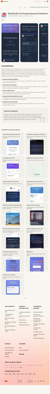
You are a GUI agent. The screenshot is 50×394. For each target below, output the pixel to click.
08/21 (26, 374)
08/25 (18, 374)
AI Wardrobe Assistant (24, 325)
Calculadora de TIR (37, 331)
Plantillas (7, 356)
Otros (21, 367)
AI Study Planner (23, 322)
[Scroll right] (46, 43)
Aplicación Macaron (9, 347)
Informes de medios (23, 350)
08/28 (6, 374)
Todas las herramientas (38, 338)
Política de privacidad (19, 381)
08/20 (30, 374)
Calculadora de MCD (38, 312)
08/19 (34, 374)
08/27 (10, 374)
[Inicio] (20, 7)
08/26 (14, 374)
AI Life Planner (22, 320)
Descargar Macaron (9, 350)
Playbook (25, 7)
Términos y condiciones (30, 381)
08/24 (22, 374)
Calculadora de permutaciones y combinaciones (37, 320)
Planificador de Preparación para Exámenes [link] (40, 7)
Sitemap (21, 354)
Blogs (20, 347)
